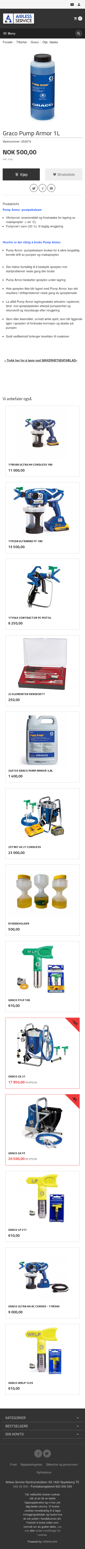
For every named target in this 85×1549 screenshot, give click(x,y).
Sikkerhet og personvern (62, 1464)
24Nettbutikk (50, 1541)
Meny (11, 33)
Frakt (13, 1464)
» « (40, 360)
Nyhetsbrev (44, 1472)
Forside (8, 42)
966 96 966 (20, 1486)
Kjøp (24, 174)
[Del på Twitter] (34, 188)
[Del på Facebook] (43, 188)
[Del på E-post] (51, 188)
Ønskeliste (66, 174)
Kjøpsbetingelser (31, 1464)
